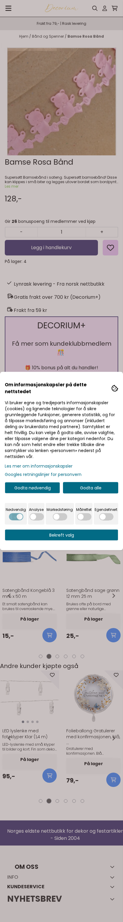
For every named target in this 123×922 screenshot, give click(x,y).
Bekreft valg (61, 535)
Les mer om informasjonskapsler (39, 466)
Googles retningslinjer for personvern (43, 474)
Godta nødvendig (32, 488)
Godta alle (91, 488)
